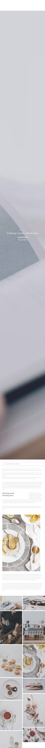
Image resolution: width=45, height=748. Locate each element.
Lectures (24, 230)
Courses (20, 230)
